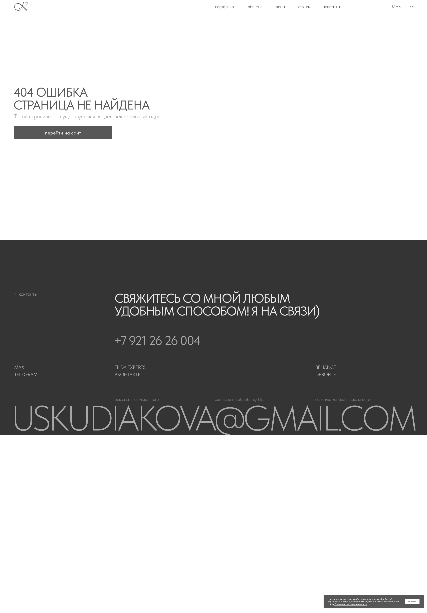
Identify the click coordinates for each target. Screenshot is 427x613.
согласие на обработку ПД (239, 399)
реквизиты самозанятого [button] (137, 399)
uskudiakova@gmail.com (213, 418)
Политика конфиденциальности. (350, 604)
